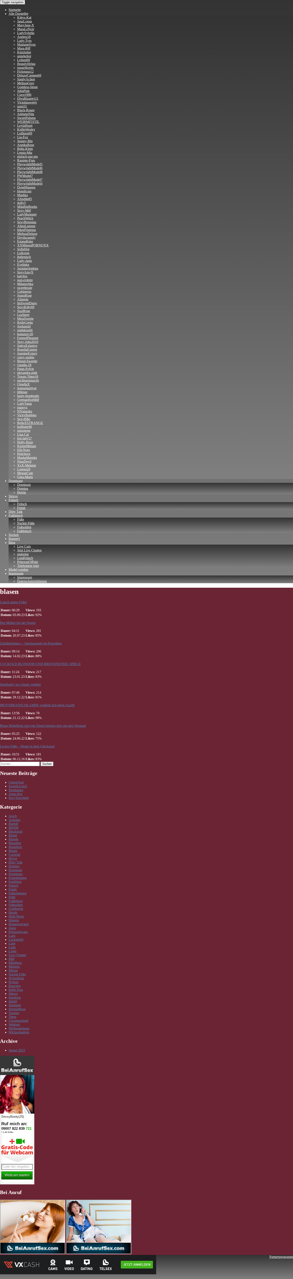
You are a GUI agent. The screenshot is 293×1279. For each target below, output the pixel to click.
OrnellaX (23, 384)
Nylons (13, 982)
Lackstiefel (16, 939)
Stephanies (16, 790)
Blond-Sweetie (27, 361)
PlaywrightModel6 (29, 168)
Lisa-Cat (23, 434)
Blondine (15, 843)
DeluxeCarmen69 (29, 75)
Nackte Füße (26, 523)
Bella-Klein (25, 149)
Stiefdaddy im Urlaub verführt (20, 684)
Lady (12, 943)
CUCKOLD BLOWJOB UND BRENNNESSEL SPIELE (40, 664)
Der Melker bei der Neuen (18, 623)
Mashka (22, 195)
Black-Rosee (26, 110)
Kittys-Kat (24, 17)
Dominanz (16, 481)
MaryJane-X (25, 25)
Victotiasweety (27, 102)
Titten (12, 1017)
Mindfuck (15, 963)
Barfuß (13, 824)
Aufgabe (14, 820)
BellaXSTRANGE (30, 423)
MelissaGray (25, 83)
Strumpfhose (17, 1009)
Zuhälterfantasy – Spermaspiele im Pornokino (31, 643)
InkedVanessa (26, 230)
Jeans (12, 928)
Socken (14, 535)
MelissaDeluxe (27, 234)
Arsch (13, 816)
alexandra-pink (27, 372)
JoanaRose (24, 295)
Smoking (15, 997)
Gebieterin (24, 291)
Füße (20, 519)
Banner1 (14, 539)
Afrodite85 (24, 199)
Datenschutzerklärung (32, 581)
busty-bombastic (28, 396)
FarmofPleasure (27, 338)
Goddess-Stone (27, 87)
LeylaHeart (24, 125)
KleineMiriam (26, 446)
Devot (13, 858)
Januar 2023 (17, 1050)
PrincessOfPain (27, 562)
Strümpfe (15, 1005)
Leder (13, 951)
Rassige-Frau (26, 160)
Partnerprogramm (281, 1257)
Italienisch (24, 257)
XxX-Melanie (26, 465)
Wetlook (14, 1024)
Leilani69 (23, 60)
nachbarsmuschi (28, 380)
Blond (13, 835)
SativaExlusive (27, 345)
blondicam (24, 191)
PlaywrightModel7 (29, 179)
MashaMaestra (27, 457)
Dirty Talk (16, 511)
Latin (12, 947)
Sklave (13, 496)
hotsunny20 (25, 334)
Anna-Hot (15, 794)
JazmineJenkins (27, 268)
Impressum (16, 573)
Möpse (13, 970)
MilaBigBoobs (27, 206)
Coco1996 (24, 95)
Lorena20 (23, 469)
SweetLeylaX (18, 786)
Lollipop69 (24, 133)
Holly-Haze (25, 442)
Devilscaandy (26, 237)
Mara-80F (24, 48)
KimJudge (24, 52)
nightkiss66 (25, 330)
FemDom (15, 881)
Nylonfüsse (16, 978)
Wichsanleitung (19, 1028)
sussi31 (22, 106)
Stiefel (13, 1001)
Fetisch (13, 500)
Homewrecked (19, 924)
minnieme (23, 430)
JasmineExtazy (27, 353)
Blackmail (15, 831)
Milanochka (25, 284)
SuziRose (23, 311)
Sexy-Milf (24, 210)
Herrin (21, 492)
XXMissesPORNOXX (33, 245)
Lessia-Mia (24, 152)
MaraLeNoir (25, 29)
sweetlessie (24, 288)
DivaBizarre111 (27, 98)
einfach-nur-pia (27, 156)
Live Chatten (17, 955)
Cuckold (14, 854)
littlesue (22, 392)
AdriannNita (25, 114)
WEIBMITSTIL (28, 122)
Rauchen (15, 986)
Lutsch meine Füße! (13, 602)
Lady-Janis (24, 261)
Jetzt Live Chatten (29, 550)
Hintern (14, 920)
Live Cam (24, 546)
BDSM (13, 827)
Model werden (18, 569)
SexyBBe (23, 419)
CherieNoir (16, 782)
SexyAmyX (25, 272)
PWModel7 (25, 176)
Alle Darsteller (18, 13)
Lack (12, 936)
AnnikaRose (25, 145)
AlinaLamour (26, 226)
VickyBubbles (26, 415)
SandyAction (26, 79)
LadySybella (25, 33)
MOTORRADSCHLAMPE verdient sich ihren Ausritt (37, 705)
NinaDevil (24, 461)
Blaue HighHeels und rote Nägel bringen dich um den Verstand (43, 726)
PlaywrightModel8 (29, 172)
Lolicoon (23, 253)
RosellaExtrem (27, 349)
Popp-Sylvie (25, 369)
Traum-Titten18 (27, 376)
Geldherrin (16, 909)
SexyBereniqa (26, 222)
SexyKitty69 (25, 307)
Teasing (14, 1013)
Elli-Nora (23, 450)
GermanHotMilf (28, 400)
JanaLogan (24, 21)
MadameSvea (26, 44)
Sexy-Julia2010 (27, 342)
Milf (11, 959)
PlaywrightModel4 (29, 183)
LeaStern (23, 315)
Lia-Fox (22, 137)
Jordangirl (24, 326)
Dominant (24, 484)
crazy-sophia (25, 357)
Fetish (21, 508)
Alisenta (22, 299)
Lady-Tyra (24, 40)
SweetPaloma (26, 118)
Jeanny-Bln (25, 141)
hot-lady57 (24, 438)
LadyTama (24, 403)
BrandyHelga (26, 64)
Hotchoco (23, 454)
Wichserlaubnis (19, 1032)
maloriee (23, 554)
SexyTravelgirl (19, 798)
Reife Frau (16, 990)
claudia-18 (24, 365)
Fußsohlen (24, 527)
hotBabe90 (24, 427)
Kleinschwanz (18, 932)
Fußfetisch (16, 515)
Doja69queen (26, 187)
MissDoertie (25, 318)
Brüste (13, 851)
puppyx (22, 407)
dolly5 (21, 203)
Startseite (15, 10)
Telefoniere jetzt (28, 566)
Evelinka (23, 264)
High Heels (16, 916)
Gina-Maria (25, 477)
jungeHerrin (25, 67)
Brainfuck (15, 847)
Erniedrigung (17, 878)
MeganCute (25, 473)
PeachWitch (25, 218)
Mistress (14, 966)
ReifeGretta (25, 322)
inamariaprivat (26, 388)
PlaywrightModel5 (29, 164)
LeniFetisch (25, 558)
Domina (22, 488)
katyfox (22, 276)
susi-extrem (25, 280)
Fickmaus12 (25, 71)
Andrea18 (24, 37)
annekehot (24, 56)
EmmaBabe (25, 241)
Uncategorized (18, 1020)
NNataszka (24, 411)
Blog (12, 542)
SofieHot (23, 249)
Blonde (13, 839)
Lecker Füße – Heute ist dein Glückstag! (27, 746)
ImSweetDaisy (27, 303)
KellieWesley (26, 129)
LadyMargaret (26, 214)
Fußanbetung (17, 893)
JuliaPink (23, 91)
